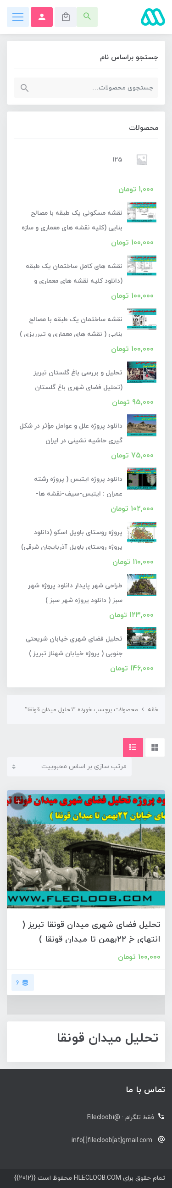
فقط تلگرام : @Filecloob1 (120, 1117)
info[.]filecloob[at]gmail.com (112, 1140)
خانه (153, 710)
